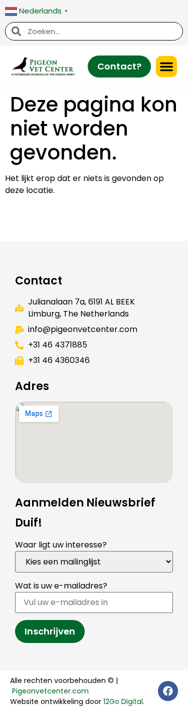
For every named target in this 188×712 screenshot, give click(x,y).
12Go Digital (123, 701)
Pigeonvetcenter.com (50, 691)
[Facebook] (168, 691)
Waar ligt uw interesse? (61, 544)
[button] (166, 66)
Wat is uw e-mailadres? (61, 586)
